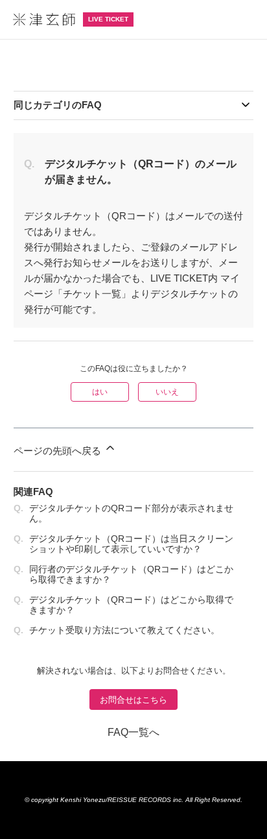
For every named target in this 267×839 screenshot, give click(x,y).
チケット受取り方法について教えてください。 (124, 630)
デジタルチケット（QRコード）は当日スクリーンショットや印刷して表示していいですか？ (131, 543)
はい (100, 391)
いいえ (167, 391)
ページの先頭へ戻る (59, 450)
